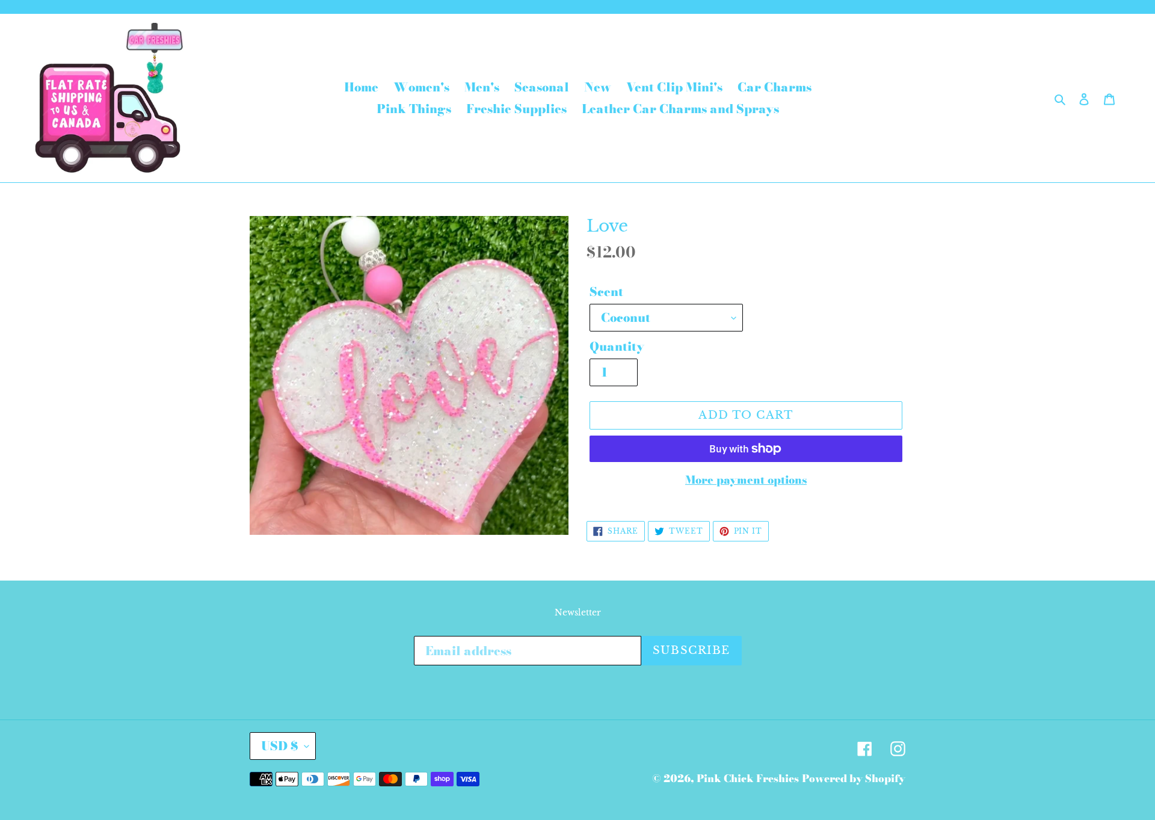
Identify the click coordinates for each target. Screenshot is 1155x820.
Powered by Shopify (853, 778)
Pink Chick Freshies (748, 778)
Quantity (617, 347)
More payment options (746, 480)
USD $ (279, 745)
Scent (606, 292)
